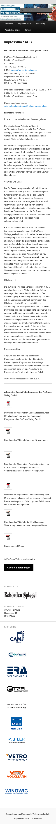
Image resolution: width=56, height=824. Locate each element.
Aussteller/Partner (12, 29)
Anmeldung (40, 23)
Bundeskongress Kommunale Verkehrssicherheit (28, 814)
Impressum (19, 818)
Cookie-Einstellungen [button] (18, 567)
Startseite (9, 23)
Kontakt (28, 29)
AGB (27, 818)
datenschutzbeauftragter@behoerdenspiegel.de (25, 106)
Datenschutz (36, 818)
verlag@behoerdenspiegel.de (24, 69)
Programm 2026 (24, 23)
